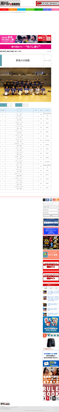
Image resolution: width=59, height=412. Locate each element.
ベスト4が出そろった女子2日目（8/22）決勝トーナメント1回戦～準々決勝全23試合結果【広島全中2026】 (53, 292)
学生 (38, 9)
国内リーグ (13, 9)
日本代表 (4, 9)
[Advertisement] (29, 23)
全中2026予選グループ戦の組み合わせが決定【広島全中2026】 (53, 314)
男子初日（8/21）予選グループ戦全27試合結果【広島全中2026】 (53, 309)
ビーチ (21, 9)
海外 (47, 9)
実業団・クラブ (30, 9)
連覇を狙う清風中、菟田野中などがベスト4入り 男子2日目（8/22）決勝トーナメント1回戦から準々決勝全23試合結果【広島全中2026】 (53, 298)
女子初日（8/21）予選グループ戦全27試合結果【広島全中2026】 (53, 304)
